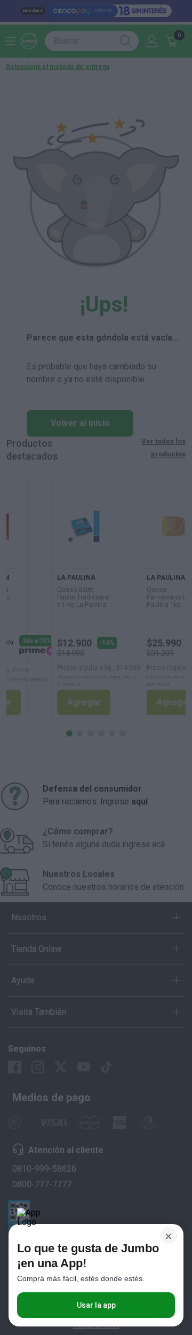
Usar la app (96, 1305)
